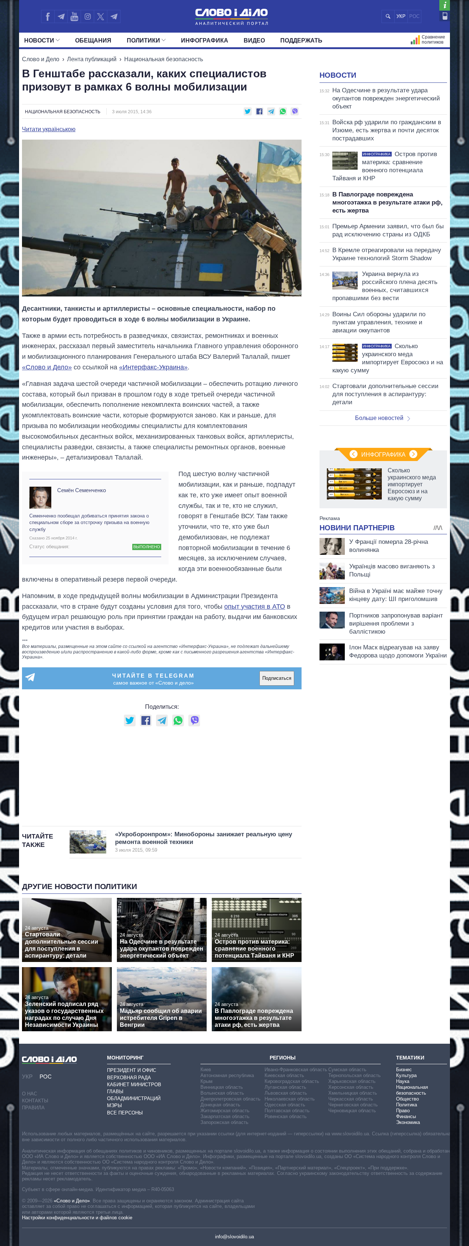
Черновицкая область (352, 1110)
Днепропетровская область (230, 1099)
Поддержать (301, 40)
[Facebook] (47, 16)
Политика (406, 1104)
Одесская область (285, 1104)
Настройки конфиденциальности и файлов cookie (77, 1217)
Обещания (93, 40)
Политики (143, 40)
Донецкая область (220, 1104)
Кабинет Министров (134, 1084)
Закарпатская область (225, 1116)
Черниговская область (353, 1104)
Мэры (114, 1105)
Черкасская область (350, 1099)
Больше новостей (379, 418)
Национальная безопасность (163, 59)
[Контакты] (444, 16)
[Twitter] (100, 16)
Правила (33, 1107)
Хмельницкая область (352, 1093)
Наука (402, 1081)
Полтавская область (287, 1110)
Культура (406, 1075)
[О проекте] (444, 5)
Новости (39, 40)
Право (403, 1110)
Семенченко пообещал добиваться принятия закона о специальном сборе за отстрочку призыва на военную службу (89, 522)
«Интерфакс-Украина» (153, 367)
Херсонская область (350, 1087)
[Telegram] (60, 16)
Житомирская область (225, 1110)
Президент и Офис (131, 1070)
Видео (254, 40)
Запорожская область (224, 1122)
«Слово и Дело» (47, 367)
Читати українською (48, 129)
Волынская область (222, 1093)
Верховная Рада (129, 1077)
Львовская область (286, 1093)
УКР (401, 16)
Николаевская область (290, 1099)
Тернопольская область (354, 1075)
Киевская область (284, 1075)
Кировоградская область (292, 1081)
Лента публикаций (92, 59)
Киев (205, 1069)
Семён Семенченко (81, 490)
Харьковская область (352, 1081)
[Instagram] (87, 16)
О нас (29, 1093)
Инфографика (204, 40)
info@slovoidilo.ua (234, 1236)
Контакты (35, 1100)
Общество (407, 1099)
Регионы (283, 1058)
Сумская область (347, 1069)
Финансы (406, 1116)
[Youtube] (74, 16)
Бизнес (404, 1069)
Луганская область (285, 1087)
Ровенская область (286, 1116)
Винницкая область (221, 1087)
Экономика (408, 1122)
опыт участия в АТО (254, 606)
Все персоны (125, 1113)
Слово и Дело (40, 59)
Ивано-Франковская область (296, 1069)
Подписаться (276, 678)
